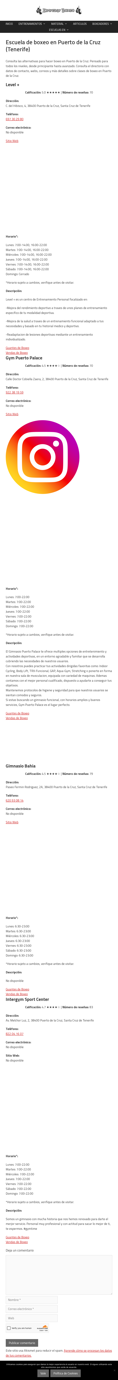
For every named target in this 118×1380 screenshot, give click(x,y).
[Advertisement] (59, 213)
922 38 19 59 (14, 392)
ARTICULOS (80, 24)
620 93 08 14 (14, 800)
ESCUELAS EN (57, 30)
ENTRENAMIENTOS (30, 24)
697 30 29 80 (14, 119)
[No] (114, 1370)
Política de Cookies (65, 1373)
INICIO (9, 24)
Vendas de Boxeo (17, 352)
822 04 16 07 (14, 1033)
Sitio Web (12, 140)
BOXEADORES (100, 24)
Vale (43, 1373)
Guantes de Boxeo (17, 347)
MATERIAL (57, 24)
